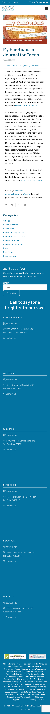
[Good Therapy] (15, 656)
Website (26, 194)
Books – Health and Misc (14, 236)
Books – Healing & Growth (14, 232)
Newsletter (8, 252)
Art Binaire (26, 709)
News (5, 248)
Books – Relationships (13, 244)
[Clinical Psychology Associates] (8, 8)
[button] (46, 8)
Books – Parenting (11, 240)
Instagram (15, 194)
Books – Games (10, 228)
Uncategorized (9, 256)
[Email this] (6, 205)
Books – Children (10, 224)
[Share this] (12, 205)
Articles (6, 220)
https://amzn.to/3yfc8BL (26, 105)
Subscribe (11, 293)
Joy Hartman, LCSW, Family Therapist (22, 65)
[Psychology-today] (37, 656)
